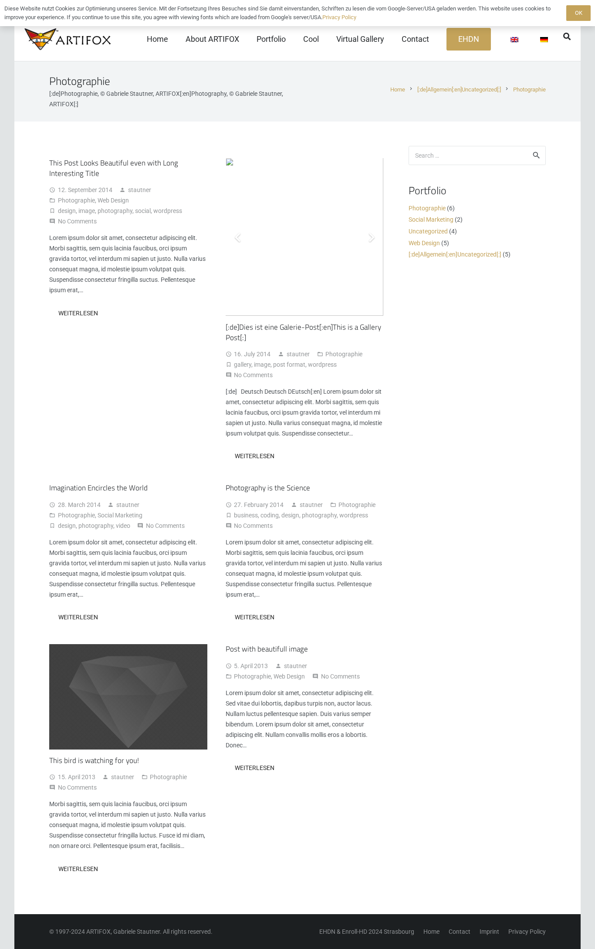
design (67, 210)
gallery (242, 364)
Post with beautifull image (267, 649)
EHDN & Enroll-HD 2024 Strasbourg (366, 931)
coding (269, 515)
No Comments (77, 221)
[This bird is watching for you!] (128, 649)
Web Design (113, 200)
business (246, 515)
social (143, 210)
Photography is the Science (268, 487)
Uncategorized (428, 231)
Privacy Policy (527, 931)
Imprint (489, 931)
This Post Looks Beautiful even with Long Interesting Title (113, 168)
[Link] (69, 39)
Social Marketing (120, 515)
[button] (567, 36)
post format (289, 364)
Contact (459, 931)
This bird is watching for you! (94, 760)
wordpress (167, 210)
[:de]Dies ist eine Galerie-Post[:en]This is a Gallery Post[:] (303, 332)
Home (431, 931)
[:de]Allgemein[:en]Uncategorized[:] (455, 254)
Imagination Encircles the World (98, 487)
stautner (139, 189)
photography (115, 210)
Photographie (76, 200)
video (123, 525)
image (86, 210)
